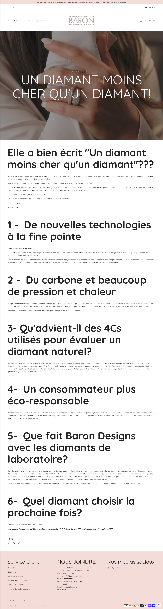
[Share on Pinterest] (18, 543)
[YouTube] (118, 567)
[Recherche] (140, 21)
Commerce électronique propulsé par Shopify (35, 606)
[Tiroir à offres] (145, 21)
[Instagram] (113, 567)
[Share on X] (13, 543)
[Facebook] (108, 567)
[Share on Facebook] (8, 543)
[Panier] (150, 21)
